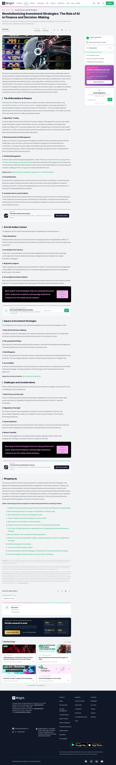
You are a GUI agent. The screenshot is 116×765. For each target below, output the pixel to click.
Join (67, 310)
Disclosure (78, 713)
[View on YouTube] (102, 761)
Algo (12, 10)
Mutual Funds (63, 705)
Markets (32, 3)
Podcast (78, 3)
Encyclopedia (63, 738)
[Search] (94, 3)
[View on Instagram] (86, 761)
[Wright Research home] (8, 3)
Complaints (78, 709)
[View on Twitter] (91, 761)
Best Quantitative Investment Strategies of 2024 (25, 515)
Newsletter (19, 3)
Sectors (53, 3)
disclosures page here (23, 583)
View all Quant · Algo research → (36, 685)
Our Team (93, 705)
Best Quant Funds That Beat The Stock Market (24, 522)
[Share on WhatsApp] (61, 30)
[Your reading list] (98, 3)
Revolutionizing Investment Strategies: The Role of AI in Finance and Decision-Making (38, 551)
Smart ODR (78, 705)
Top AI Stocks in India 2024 (31, 376)
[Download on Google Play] (79, 745)
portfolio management (23, 168)
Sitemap (93, 717)
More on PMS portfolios (29, 632)
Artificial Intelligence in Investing (19, 544)
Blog (3, 10)
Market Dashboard (64, 723)
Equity (61, 701)
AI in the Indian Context (92, 55)
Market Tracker (63, 719)
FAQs (76, 721)
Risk (47, 3)
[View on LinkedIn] (96, 761)
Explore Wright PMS (12, 632)
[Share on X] (54, 30)
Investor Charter (80, 701)
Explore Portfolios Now (62, 294)
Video (72, 3)
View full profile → (15, 612)
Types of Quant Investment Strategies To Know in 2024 (27, 518)
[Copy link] (65, 30)
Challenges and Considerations (94, 62)
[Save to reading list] (69, 30)
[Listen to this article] (87, 38)
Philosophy (94, 701)
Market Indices (63, 730)
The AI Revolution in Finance (94, 52)
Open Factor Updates (62, 467)
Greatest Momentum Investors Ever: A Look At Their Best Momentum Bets (34, 525)
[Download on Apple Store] (95, 745)
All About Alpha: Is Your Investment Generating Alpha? (27, 534)
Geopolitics (61, 3)
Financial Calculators (65, 726)
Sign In (110, 3)
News (68, 3)
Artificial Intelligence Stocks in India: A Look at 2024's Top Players (30, 554)
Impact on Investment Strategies (95, 58)
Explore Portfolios (98, 82)
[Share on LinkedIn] (58, 30)
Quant (26, 3)
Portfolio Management (63, 710)
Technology (40, 3)
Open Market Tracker (62, 215)
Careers (93, 713)
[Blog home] (103, 3)
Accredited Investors (81, 717)
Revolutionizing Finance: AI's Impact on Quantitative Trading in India (31, 511)
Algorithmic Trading (9, 598)
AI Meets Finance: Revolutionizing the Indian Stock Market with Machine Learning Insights (39, 508)
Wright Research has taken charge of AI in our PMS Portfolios (32, 172)
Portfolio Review (64, 715)
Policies (93, 709)
